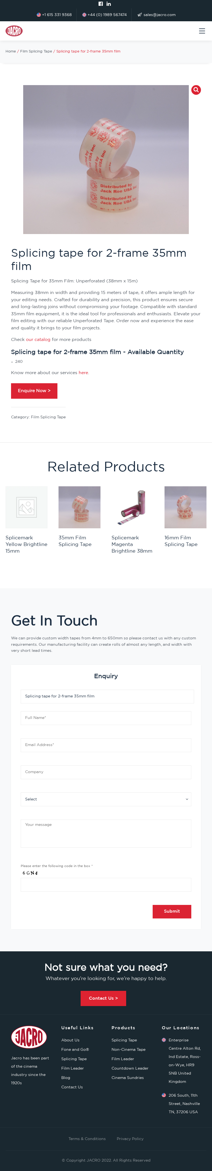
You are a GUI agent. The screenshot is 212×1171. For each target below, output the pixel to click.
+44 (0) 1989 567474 (106, 15)
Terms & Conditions (87, 1139)
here (83, 373)
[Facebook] (101, 4)
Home (11, 51)
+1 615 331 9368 (56, 15)
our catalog (38, 340)
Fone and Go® (75, 1049)
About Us (70, 1040)
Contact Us (72, 1087)
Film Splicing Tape (36, 51)
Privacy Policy (130, 1139)
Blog (65, 1078)
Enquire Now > (34, 391)
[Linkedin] (109, 4)
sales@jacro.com (159, 15)
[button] (196, 90)
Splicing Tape (74, 1059)
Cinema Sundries (128, 1078)
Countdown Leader (130, 1068)
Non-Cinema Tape (128, 1049)
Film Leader (72, 1068)
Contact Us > (103, 998)
